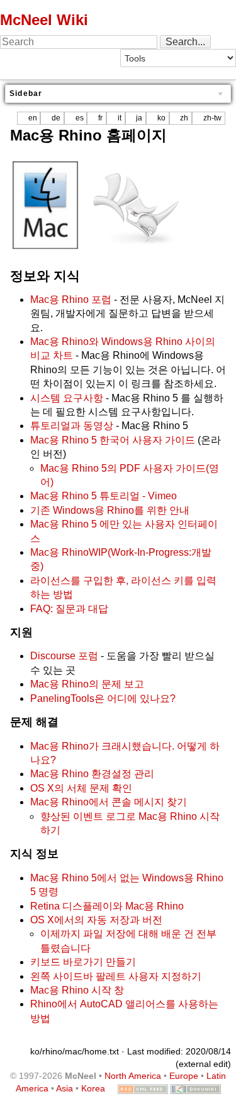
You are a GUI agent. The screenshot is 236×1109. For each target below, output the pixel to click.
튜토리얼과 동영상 (71, 425)
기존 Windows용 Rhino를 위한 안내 (109, 510)
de (56, 118)
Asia (64, 1088)
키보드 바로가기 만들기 (83, 962)
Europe (183, 1076)
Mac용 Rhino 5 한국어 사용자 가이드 (112, 440)
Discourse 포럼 (64, 655)
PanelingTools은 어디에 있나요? (103, 698)
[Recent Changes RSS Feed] (143, 1088)
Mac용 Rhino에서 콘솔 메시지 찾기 (108, 802)
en (32, 118)
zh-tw (212, 118)
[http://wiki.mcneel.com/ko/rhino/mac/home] (45, 204)
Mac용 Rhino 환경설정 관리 (92, 773)
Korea (93, 1088)
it (119, 118)
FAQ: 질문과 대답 (69, 608)
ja (139, 118)
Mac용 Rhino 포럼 (70, 299)
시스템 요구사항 (66, 398)
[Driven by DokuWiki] (196, 1088)
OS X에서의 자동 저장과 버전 (96, 920)
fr (100, 118)
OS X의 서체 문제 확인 (81, 788)
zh (184, 118)
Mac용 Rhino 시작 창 (77, 990)
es (80, 118)
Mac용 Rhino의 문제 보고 (87, 684)
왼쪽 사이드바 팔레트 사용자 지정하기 (115, 976)
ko (161, 118)
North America (132, 1076)
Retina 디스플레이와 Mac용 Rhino (107, 906)
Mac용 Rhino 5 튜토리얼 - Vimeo (103, 496)
